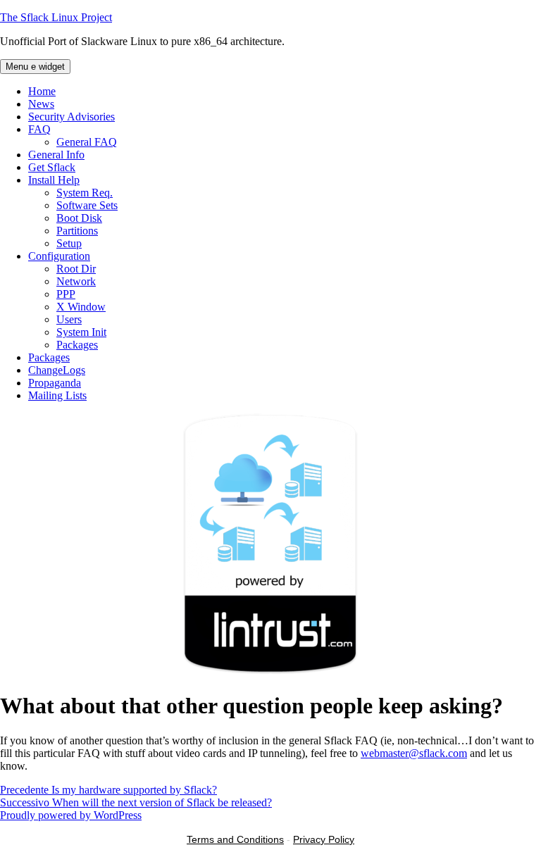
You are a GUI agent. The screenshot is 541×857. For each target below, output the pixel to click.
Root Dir (76, 269)
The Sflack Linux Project (56, 17)
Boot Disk (79, 218)
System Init (81, 332)
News (41, 104)
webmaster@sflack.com (414, 753)
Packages (77, 345)
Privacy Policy (323, 839)
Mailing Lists (57, 395)
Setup (69, 243)
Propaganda (54, 383)
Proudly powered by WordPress (71, 815)
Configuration (59, 256)
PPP (65, 294)
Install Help (54, 180)
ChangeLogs (56, 370)
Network (76, 281)
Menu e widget (35, 66)
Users (69, 319)
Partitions (77, 231)
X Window (81, 307)
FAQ (39, 129)
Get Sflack (51, 167)
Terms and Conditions (235, 839)
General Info (56, 155)
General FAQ (86, 142)
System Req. (84, 193)
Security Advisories (71, 117)
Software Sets (87, 205)
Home (42, 91)
